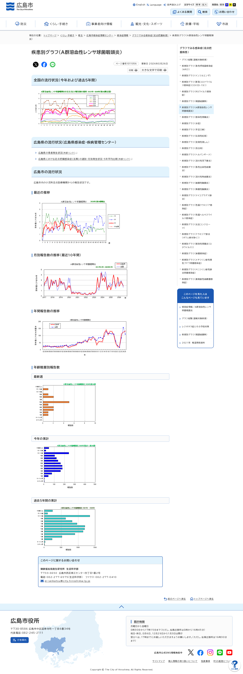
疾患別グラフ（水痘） (191, 123)
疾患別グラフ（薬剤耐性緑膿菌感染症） (197, 281)
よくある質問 (184, 12)
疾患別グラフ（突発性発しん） (195, 142)
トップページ (50, 35)
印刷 (131, 70)
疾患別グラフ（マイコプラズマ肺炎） (197, 197)
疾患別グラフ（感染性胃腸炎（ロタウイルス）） (197, 245)
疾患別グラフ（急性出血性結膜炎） (196, 168)
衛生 (80, 35)
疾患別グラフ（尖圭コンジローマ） (196, 226)
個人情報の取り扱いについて (183, 661)
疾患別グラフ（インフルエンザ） (196, 75)
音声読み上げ (174, 5)
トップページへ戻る (204, 599)
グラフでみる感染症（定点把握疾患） (150, 35)
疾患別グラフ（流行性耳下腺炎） (197, 161)
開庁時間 (139, 621)
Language (156, 5)
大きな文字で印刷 (152, 70)
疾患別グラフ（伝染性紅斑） (195, 136)
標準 (197, 5)
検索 (205, 12)
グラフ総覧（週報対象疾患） (195, 60)
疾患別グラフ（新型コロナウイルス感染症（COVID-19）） (197, 83)
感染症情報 (122, 35)
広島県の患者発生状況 (56, 153)
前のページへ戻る (177, 599)
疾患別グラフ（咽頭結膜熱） (195, 101)
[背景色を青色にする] (226, 4)
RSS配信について (222, 661)
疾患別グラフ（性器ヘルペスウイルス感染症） (197, 216)
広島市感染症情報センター (99, 35)
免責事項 (205, 661)
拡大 (204, 5)
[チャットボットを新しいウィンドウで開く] (235, 671)
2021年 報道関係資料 (193, 343)
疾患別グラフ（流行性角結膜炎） (197, 177)
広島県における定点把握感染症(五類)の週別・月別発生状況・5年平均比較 (84, 159)
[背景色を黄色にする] (230, 4)
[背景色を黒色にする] (234, 4)
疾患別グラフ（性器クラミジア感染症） (197, 206)
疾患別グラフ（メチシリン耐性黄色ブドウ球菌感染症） (197, 261)
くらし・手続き (67, 35)
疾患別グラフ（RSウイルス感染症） (196, 93)
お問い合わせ (227, 12)
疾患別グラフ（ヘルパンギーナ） (197, 154)
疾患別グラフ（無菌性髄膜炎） (196, 189)
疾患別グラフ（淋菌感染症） (195, 253)
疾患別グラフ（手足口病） (193, 130)
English (140, 5)
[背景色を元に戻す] (222, 4)
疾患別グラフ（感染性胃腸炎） (196, 117)
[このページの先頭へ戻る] (121, 607)
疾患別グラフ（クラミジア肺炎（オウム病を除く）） (196, 236)
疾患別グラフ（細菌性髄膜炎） (196, 183)
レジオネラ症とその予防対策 (195, 326)
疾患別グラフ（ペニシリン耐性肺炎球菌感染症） (197, 271)
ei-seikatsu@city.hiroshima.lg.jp (67, 581)
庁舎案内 (21, 640)
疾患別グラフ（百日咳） (192, 148)
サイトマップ (158, 661)
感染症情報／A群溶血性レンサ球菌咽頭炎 (196, 308)
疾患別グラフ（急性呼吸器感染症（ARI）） (197, 67)
